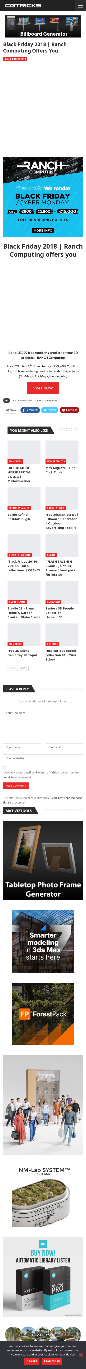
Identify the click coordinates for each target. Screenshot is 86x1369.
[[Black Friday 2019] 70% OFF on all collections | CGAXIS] (24, 545)
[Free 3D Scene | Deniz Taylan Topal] (24, 635)
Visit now (43, 388)
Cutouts (52, 644)
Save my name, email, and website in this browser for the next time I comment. (41, 775)
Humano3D (53, 601)
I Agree (32, 1361)
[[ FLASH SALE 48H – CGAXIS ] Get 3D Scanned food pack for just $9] (62, 545)
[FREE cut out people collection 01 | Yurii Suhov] (62, 635)
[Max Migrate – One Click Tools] (62, 452)
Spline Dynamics (19, 508)
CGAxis (51, 554)
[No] (81, 1355)
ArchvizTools (55, 508)
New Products (56, 461)
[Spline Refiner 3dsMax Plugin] (24, 499)
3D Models (15, 461)
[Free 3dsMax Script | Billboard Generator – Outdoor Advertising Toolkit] (62, 499)
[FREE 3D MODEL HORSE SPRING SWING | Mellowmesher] (24, 452)
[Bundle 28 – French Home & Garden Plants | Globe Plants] (24, 592)
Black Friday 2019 (19, 554)
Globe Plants (17, 601)
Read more (52, 1361)
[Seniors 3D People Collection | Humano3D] (62, 592)
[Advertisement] (43, 110)
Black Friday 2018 (15, 59)
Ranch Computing (47, 400)
